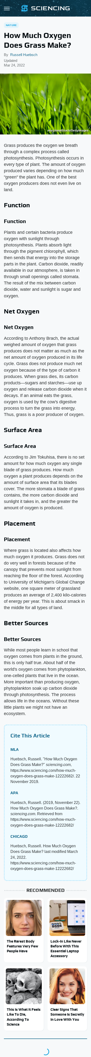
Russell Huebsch (23, 55)
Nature (11, 25)
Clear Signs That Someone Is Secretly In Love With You (67, 1014)
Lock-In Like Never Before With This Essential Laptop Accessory (66, 948)
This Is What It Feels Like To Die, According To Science (24, 1016)
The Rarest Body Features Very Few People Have (22, 946)
